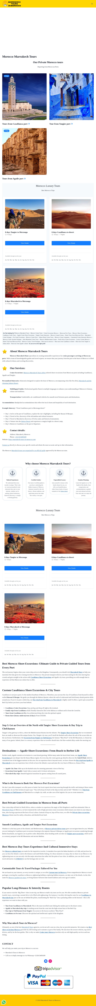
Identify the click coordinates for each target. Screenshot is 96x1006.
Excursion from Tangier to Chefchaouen (38, 738)
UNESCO (19, 859)
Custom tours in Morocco (58, 872)
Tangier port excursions (75, 834)
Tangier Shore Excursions (69, 733)
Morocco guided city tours (17, 878)
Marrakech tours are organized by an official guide (28, 450)
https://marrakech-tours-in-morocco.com (22, 439)
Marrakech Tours (76, 672)
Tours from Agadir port (12, 178)
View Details (25, 243)
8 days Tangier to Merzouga (16, 232)
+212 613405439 (20, 437)
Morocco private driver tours (55, 829)
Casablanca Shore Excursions (41, 677)
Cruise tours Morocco (47, 932)
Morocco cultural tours (13, 851)
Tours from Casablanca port (14, 124)
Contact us (5, 445)
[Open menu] (92, 3)
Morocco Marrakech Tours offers (35, 373)
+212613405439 (39, 955)
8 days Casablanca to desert (63, 232)
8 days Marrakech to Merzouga (17, 301)
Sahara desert (64, 491)
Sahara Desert (25, 421)
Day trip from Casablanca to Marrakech (47, 700)
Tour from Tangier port (59, 124)
